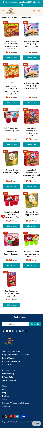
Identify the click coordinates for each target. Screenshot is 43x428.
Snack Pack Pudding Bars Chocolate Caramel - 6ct (31, 174)
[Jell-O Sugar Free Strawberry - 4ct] (11, 116)
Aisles (4, 386)
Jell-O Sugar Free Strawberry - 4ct (11, 129)
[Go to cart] (38, 11)
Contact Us (7, 365)
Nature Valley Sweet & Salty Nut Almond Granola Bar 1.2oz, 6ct (11, 90)
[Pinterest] (16, 331)
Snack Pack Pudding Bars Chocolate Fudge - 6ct (31, 132)
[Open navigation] (3, 11)
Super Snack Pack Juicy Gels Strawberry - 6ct (11, 214)
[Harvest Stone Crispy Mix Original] (11, 158)
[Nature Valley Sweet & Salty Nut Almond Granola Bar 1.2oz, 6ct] (11, 71)
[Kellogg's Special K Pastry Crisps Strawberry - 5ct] (31, 71)
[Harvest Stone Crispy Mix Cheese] (31, 200)
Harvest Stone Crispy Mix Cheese (31, 213)
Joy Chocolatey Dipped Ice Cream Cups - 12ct (11, 293)
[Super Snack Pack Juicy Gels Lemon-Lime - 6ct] (31, 239)
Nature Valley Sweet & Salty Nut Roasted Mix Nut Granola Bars (11, 45)
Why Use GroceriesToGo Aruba (15, 354)
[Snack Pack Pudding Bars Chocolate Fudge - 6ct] (31, 116)
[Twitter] (3, 331)
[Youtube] (10, 331)
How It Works (8, 358)
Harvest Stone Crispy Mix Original (11, 171)
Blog (4, 389)
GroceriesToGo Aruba (24, 422)
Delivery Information (11, 361)
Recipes (5, 396)
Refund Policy (8, 377)
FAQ (4, 393)
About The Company (11, 351)
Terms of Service (9, 380)
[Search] (34, 11)
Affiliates (6, 406)
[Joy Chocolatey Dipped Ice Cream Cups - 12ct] (11, 279)
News (4, 399)
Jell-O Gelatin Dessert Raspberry (12, 252)
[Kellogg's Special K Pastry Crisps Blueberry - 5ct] (31, 29)
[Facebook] (7, 331)
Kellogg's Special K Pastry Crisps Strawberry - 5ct (31, 85)
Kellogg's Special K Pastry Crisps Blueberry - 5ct (31, 43)
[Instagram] (13, 331)
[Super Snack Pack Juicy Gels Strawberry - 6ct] (11, 200)
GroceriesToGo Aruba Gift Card (15, 403)
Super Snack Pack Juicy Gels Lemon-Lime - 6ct (31, 253)
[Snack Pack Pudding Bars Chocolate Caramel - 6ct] (31, 158)
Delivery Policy (8, 370)
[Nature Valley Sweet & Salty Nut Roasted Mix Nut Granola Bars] (11, 29)
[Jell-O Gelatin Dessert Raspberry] (11, 239)
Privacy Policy (8, 373)
